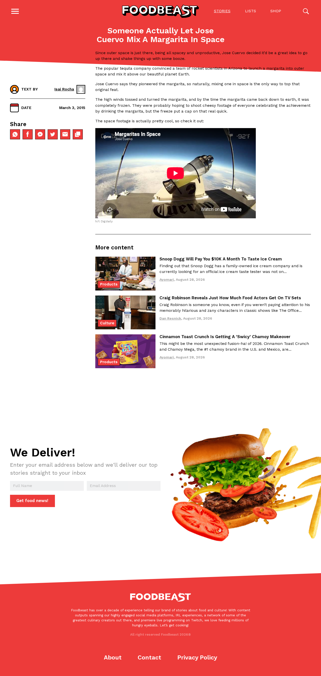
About (113, 657)
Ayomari (166, 279)
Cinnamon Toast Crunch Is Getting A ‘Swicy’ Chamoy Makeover (224, 336)
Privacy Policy (197, 657)
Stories (222, 11)
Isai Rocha (64, 89)
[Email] (65, 134)
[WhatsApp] (15, 134)
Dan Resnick (170, 318)
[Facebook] (28, 134)
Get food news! (32, 500)
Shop (275, 11)
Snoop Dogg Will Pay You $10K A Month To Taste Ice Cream (220, 258)
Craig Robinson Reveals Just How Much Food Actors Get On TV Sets (230, 297)
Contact (149, 657)
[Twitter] (53, 134)
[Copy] (78, 134)
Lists (250, 11)
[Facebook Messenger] (40, 134)
